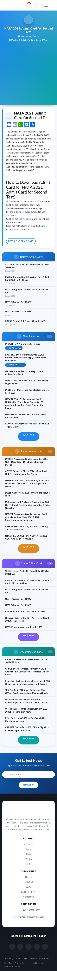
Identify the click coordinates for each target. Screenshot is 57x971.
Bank (28, 854)
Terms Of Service (36, 963)
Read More (28, 435)
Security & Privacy (12, 966)
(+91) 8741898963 (31, 910)
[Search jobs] (36, 5)
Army (28, 849)
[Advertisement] (28, 71)
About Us (28, 882)
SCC (28, 864)
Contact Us (28, 896)
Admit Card (31, 36)
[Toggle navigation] (46, 5)
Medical (28, 859)
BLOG (28, 887)
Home (21, 36)
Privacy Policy (20, 963)
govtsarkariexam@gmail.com (32, 916)
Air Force (28, 844)
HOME (28, 877)
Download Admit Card (21, 241)
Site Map (8, 963)
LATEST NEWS (28, 892)
